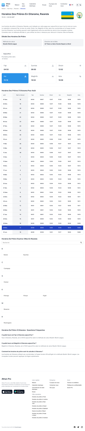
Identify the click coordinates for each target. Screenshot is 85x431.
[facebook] (74, 427)
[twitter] (78, 427)
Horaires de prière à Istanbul (40, 417)
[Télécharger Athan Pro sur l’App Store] (7, 392)
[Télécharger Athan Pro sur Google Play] (19, 392)
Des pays (52, 387)
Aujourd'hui (7, 54)
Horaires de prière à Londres (40, 399)
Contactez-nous (54, 385)
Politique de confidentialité (74, 385)
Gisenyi (6, 282)
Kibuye (25, 295)
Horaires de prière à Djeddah (40, 408)
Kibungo (6, 295)
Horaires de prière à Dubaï (39, 406)
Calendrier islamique (37, 385)
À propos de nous (54, 382)
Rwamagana (7, 323)
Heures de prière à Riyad (39, 411)
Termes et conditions (73, 382)
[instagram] (82, 427)
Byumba (25, 255)
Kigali (44, 295)
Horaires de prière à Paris (39, 396)
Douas (44, 5)
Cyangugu (7, 268)
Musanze (6, 309)
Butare (6, 255)
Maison (17, 5)
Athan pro (8, 5)
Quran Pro (70, 387)
